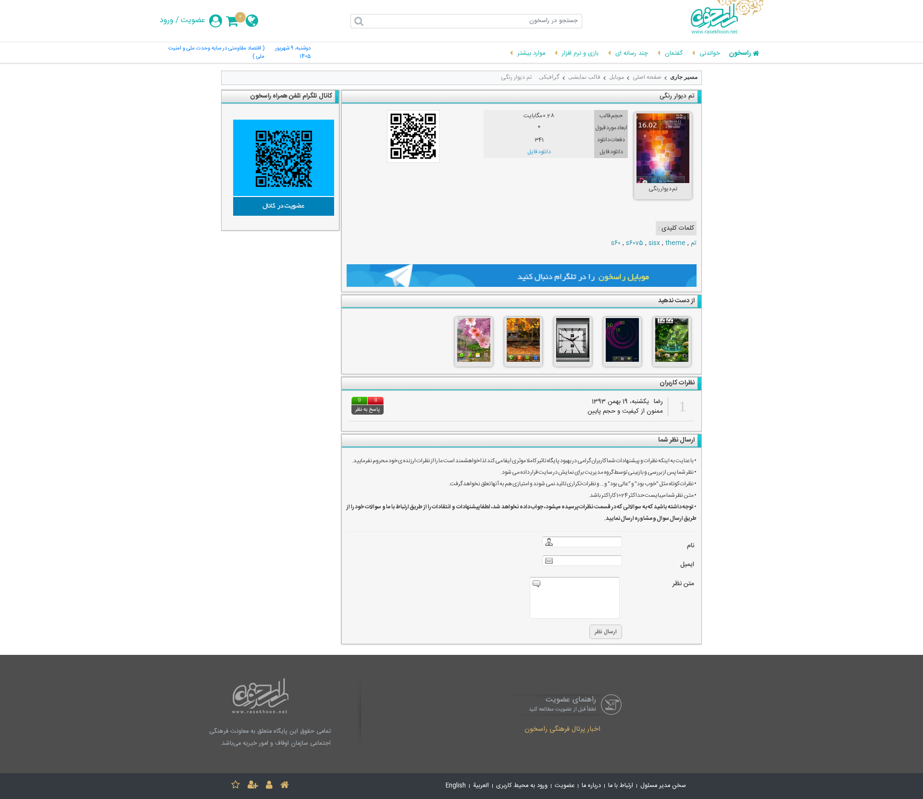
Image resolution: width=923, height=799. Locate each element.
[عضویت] (253, 786)
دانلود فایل (539, 152)
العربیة (481, 786)
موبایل (616, 77)
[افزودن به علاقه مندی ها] (235, 786)
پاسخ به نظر (367, 410)
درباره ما (591, 786)
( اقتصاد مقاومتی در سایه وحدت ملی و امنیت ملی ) (216, 53)
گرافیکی (549, 77)
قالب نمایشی (584, 77)
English (456, 786)
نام (690, 546)
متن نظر (683, 584)
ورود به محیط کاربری (522, 786)
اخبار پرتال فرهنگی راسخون (562, 730)
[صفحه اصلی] (284, 786)
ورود (167, 20)
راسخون (740, 54)
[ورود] (269, 786)
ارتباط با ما (620, 786)
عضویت (193, 20)
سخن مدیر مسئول (663, 786)
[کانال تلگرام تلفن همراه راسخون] (280, 167)
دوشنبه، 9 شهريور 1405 (293, 53)
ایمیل (687, 564)
